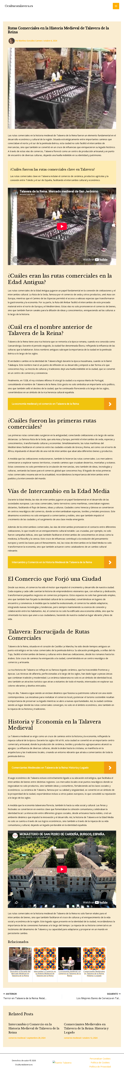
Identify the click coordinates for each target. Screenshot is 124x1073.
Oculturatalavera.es (19, 6)
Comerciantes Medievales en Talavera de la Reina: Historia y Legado (86, 1028)
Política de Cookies (100, 1062)
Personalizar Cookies (100, 1058)
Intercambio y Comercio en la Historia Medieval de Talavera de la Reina (33, 1028)
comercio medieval (16, 1037)
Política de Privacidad (100, 1066)
